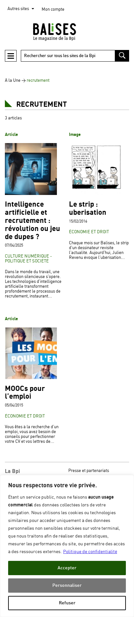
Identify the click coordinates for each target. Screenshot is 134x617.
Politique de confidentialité (90, 552)
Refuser (67, 602)
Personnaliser (67, 585)
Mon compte (53, 9)
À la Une (12, 81)
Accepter (67, 567)
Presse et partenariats (88, 471)
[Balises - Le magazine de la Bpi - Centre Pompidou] (67, 32)
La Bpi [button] (12, 471)
